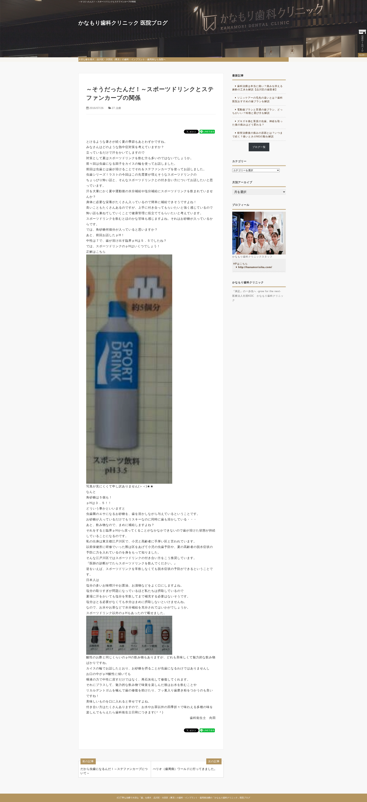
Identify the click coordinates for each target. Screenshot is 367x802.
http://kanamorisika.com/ (255, 267)
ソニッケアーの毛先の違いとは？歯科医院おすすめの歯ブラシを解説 (257, 99)
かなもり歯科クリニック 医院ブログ (123, 23)
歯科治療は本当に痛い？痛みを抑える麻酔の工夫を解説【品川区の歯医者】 (257, 88)
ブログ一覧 (259, 147)
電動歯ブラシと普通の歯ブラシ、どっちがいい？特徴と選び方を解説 (257, 111)
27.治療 (116, 108)
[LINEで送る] (207, 131)
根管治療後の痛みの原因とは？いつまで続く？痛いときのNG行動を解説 (257, 134)
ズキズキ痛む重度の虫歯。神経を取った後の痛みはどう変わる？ (257, 123)
